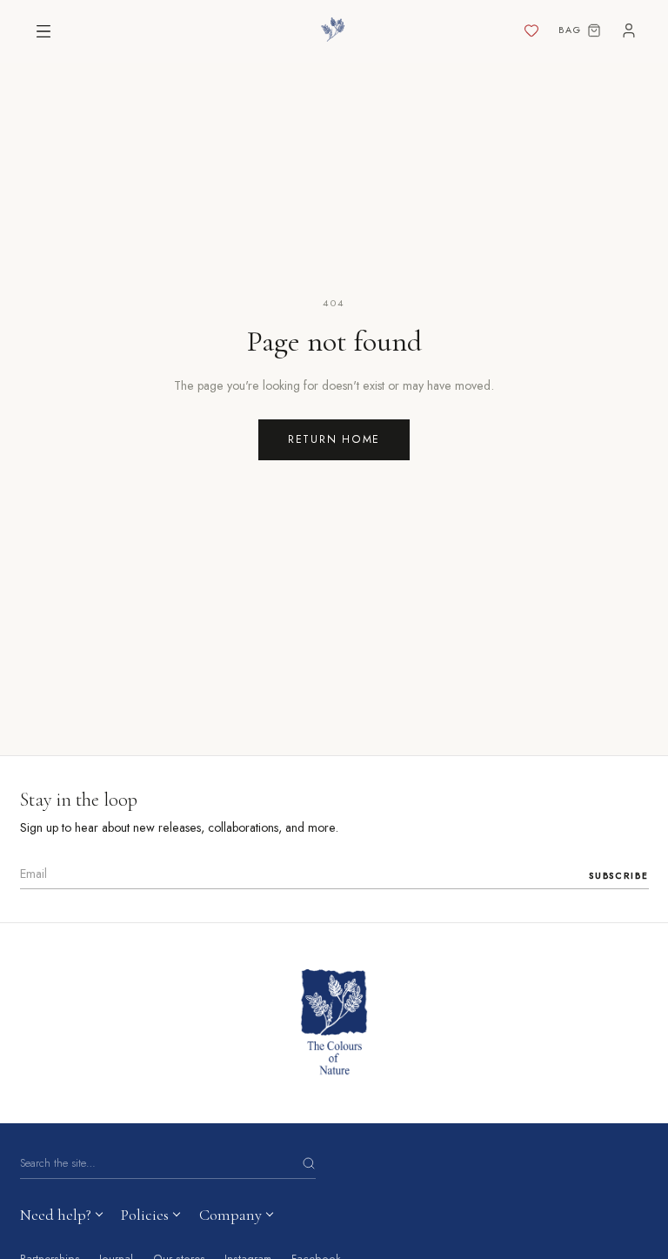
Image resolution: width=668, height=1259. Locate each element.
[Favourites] (531, 31)
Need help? (55, 1214)
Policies (145, 1214)
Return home (334, 439)
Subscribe (619, 875)
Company (230, 1214)
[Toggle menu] (43, 31)
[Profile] (629, 31)
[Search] (309, 1163)
